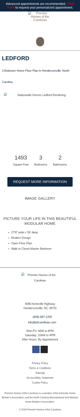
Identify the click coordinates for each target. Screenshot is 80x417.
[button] (40, 41)
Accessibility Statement (40, 377)
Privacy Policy (40, 363)
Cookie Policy (40, 382)
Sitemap (40, 372)
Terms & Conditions (40, 368)
